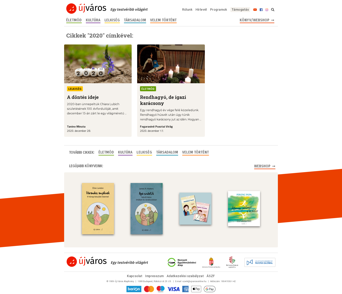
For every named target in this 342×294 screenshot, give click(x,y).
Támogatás (240, 9)
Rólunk (187, 9)
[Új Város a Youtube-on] (255, 10)
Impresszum (154, 276)
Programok (218, 9)
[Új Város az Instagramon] (266, 10)
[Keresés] (272, 10)
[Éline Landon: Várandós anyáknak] (98, 208)
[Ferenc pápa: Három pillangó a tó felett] (244, 208)
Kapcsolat (134, 276)
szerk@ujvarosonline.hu (194, 281)
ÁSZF (211, 276)
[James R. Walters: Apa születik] (147, 208)
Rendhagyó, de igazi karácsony (163, 100)
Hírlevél (201, 9)
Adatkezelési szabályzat (185, 276)
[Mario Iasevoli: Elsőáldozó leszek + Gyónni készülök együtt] (195, 209)
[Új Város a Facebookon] (261, 10)
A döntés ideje (83, 97)
